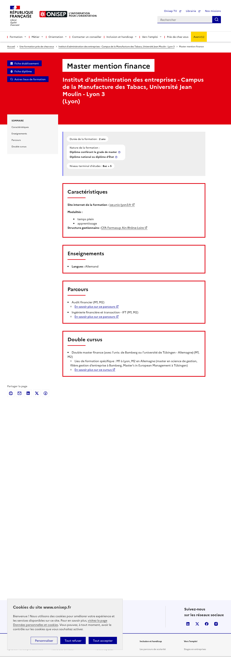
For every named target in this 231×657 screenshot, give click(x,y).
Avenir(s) (198, 36)
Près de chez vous (177, 36)
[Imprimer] (10, 393)
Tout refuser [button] (73, 640)
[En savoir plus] (119, 152)
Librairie (191, 11)
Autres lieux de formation (30, 79)
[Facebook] (45, 393)
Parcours (16, 139)
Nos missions (213, 11)
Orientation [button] (56, 36)
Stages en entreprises (195, 649)
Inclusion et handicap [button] (119, 36)
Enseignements (19, 133)
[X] (36, 393)
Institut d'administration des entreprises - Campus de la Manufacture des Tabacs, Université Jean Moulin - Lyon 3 (116, 46)
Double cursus (19, 146)
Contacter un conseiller (86, 36)
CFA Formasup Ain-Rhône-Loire (122, 228)
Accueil (11, 46)
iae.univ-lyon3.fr (120, 205)
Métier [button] (36, 36)
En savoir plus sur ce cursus (93, 369)
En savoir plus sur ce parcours (95, 306)
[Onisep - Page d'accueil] (53, 14)
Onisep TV (171, 11)
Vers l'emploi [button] (150, 36)
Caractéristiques (20, 126)
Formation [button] (16, 36)
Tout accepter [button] (103, 640)
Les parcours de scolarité (153, 649)
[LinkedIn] (28, 393)
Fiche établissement (26, 63)
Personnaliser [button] (44, 640)
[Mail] (19, 393)
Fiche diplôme (23, 71)
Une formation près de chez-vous (36, 46)
